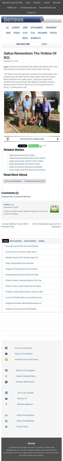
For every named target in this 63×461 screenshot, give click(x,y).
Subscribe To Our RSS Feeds (26, 360)
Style (25, 32)
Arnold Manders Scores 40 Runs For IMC (22, 275)
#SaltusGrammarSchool (35, 181)
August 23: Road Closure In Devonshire (22, 269)
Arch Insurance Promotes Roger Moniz (21, 252)
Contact (47, 2)
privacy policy (8, 453)
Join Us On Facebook (23, 348)
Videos (25, 38)
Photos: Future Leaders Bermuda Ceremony (23, 286)
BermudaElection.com (47, 7)
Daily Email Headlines (25, 415)
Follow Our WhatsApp (25, 421)
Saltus (6, 67)
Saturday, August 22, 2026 (12, 2)
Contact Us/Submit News (26, 376)
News (8, 32)
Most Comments (16, 240)
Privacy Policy (22, 427)
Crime (25, 27)
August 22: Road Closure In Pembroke (21, 309)
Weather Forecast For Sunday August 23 (22, 258)
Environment (51, 27)
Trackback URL (7, 197)
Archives (42, 240)
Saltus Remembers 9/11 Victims (21, 155)
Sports (17, 32)
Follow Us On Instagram (25, 370)
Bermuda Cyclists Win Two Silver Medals (22, 246)
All (7, 27)
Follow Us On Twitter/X (24, 354)
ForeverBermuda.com (28, 7)
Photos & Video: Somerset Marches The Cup (23, 280)
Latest (5, 240)
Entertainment (36, 27)
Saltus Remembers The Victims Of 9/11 (24, 164)
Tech (33, 32)
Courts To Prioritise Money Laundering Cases (24, 298)
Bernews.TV (31, 12)
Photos (53, 32)
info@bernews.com (13, 450)
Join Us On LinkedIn (25, 393)
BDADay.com (12, 7)
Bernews (31, 443)
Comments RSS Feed (22, 197)
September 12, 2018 (11, 207)
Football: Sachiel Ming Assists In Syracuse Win (24, 292)
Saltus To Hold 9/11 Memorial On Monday (25, 167)
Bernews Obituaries (25, 404)
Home (28, 2)
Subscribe (57, 2)
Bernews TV (22, 399)
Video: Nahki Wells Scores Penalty (19, 263)
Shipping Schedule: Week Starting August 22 (23, 303)
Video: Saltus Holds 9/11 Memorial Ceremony (27, 170)
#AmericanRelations (13, 181)
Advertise (37, 2)
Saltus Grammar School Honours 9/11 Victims (27, 158)
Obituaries (42, 32)
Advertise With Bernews (25, 382)
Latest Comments (30, 240)
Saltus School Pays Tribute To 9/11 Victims (26, 161)
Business (16, 27)
